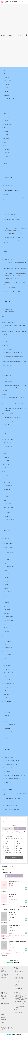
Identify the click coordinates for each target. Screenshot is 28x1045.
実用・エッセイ (17, 987)
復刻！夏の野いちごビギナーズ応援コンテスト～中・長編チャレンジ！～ (21, 999)
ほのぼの (7, 848)
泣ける (6, 841)
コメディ (16, 984)
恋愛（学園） (17, 974)
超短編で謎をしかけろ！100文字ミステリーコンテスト (20, 997)
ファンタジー (17, 981)
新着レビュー (3, 971)
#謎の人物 (25, 952)
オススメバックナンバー (19, 1012)
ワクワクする (8, 846)
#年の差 (6, 935)
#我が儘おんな (14, 952)
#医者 (18, 935)
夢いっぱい (18, 850)
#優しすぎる (25, 935)
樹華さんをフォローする (15, 875)
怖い (17, 846)
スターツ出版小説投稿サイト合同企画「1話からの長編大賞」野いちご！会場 (21, 1006)
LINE (2, 1023)
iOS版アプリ (3, 1016)
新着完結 (2, 970)
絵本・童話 (16, 985)
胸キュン (7, 845)
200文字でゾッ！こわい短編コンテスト (20, 1004)
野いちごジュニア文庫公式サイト (7, 1027)
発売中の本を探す (4, 993)
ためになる (18, 852)
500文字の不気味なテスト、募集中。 (20, 1002)
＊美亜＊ (11, 927)
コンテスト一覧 (17, 993)
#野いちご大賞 (14, 935)
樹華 (10, 883)
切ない (17, 841)
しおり (4, 35)
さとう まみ (11, 914)
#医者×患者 (3, 935)
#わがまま (5, 936)
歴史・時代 (16, 982)
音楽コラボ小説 (4, 975)
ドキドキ (18, 843)
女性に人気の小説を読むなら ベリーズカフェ (7, 1029)
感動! (6, 843)
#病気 (21, 935)
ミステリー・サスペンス (19, 978)
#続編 (10, 952)
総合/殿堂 (16, 968)
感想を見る (17, 831)
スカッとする (19, 848)
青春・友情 (16, 975)
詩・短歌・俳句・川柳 (18, 988)
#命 (8, 936)
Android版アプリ (4, 1017)
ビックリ (7, 854)
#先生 (2, 936)
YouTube (2, 1022)
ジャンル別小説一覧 (4, 974)
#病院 (10, 935)
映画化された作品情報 (5, 1003)
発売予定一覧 (3, 995)
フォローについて (22, 878)
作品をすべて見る (22, 906)
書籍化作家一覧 (4, 996)
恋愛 (15, 970)
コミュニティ (3, 977)
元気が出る (7, 850)
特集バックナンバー (18, 1010)
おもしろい (18, 845)
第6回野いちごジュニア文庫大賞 (20, 995)
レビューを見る (5, 831)
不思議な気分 (8, 852)
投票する (14, 857)
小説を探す (3, 968)
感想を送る (13, 35)
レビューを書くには (6, 832)
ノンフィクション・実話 (19, 977)
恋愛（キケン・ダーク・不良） (20, 971)
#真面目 (7, 953)
